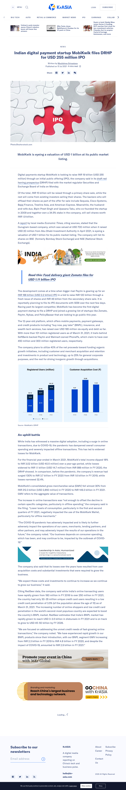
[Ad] (63, 691)
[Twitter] (63, 73)
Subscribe (110, 746)
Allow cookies (86, 786)
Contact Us (99, 760)
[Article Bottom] (63, 659)
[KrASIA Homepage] (60, 7)
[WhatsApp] (75, 73)
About (98, 746)
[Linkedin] (69, 73)
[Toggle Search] (26, 7)
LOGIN (93, 7)
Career (98, 750)
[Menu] (12, 7)
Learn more (73, 786)
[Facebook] (56, 73)
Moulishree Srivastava (68, 63)
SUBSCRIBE (107, 7)
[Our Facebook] (12, 777)
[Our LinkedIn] (27, 777)
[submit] (43, 759)
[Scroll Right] (119, 17)
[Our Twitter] (20, 777)
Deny (100, 786)
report (23, 223)
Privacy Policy (109, 752)
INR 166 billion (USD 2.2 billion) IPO (37, 294)
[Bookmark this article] (80, 66)
